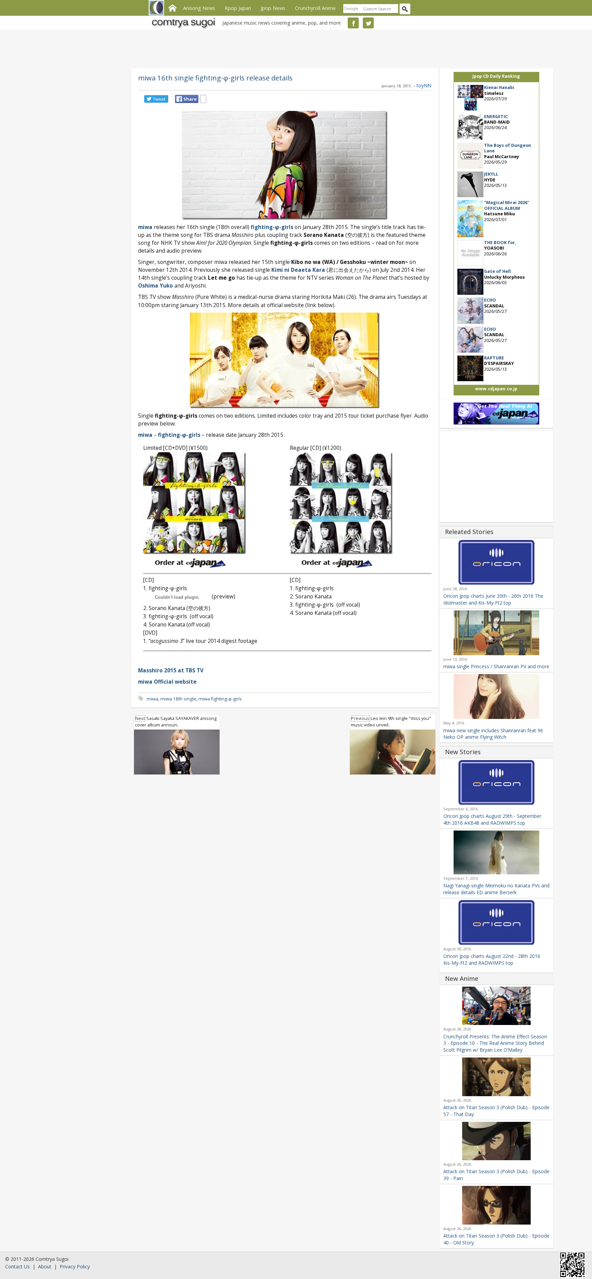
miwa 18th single (178, 699)
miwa (145, 227)
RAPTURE (494, 358)
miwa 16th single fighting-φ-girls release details (215, 78)
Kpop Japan (238, 7)
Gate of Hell (497, 271)
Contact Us (17, 1266)
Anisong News (199, 7)
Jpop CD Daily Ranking (496, 76)
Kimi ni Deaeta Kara (298, 270)
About (44, 1266)
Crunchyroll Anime (315, 7)
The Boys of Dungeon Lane (507, 148)
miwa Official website (167, 681)
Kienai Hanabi (499, 87)
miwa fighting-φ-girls (220, 699)
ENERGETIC (496, 116)
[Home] (172, 7)
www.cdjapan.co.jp (496, 389)
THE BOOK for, (500, 242)
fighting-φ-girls (272, 227)
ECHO (490, 300)
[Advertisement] (294, 48)
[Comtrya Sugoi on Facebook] (353, 22)
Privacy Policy (75, 1266)
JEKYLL (491, 174)
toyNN (424, 85)
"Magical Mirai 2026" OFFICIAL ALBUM (506, 205)
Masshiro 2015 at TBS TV (171, 670)
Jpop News (273, 7)
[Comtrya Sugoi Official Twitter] (368, 22)
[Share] (179, 99)
